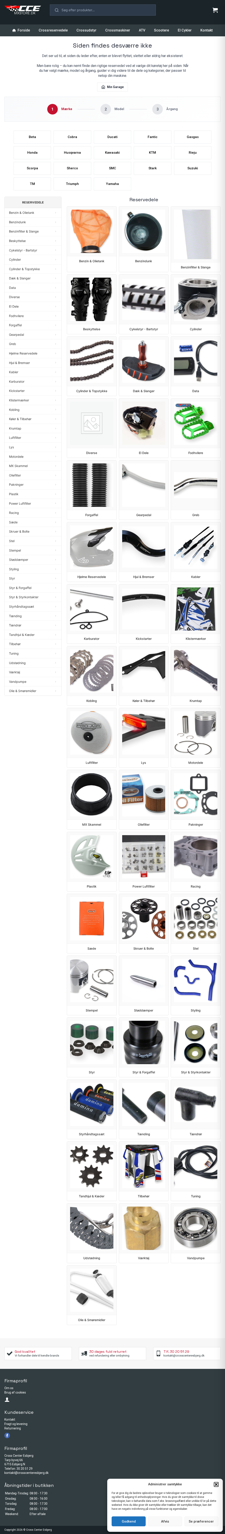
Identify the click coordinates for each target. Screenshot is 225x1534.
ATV (142, 30)
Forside (24, 30)
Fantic (153, 137)
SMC (112, 168)
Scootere (161, 30)
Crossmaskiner (117, 30)
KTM (152, 153)
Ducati (112, 137)
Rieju (193, 153)
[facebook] (7, 1435)
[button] (216, 1484)
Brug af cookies (15, 1392)
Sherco (72, 168)
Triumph (72, 184)
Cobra (72, 137)
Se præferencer (201, 1521)
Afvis (165, 1521)
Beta (32, 137)
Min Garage (115, 87)
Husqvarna (72, 153)
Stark (153, 168)
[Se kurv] (215, 10)
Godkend (129, 1521)
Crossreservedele (53, 30)
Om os (8, 1388)
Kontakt (206, 30)
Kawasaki (112, 153)
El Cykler (185, 30)
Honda (32, 153)
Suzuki (192, 168)
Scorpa (32, 168)
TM (32, 184)
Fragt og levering (15, 1424)
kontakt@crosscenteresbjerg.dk (26, 1473)
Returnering (12, 1428)
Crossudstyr (86, 30)
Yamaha (112, 184)
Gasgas (193, 137)
